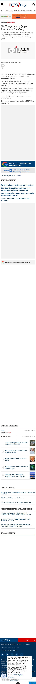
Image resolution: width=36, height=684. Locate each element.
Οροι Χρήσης (26, 644)
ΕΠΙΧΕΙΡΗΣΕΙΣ (11, 22)
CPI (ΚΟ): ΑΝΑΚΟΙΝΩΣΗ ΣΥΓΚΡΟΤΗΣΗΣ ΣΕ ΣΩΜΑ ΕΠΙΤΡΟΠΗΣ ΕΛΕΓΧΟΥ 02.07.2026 (16, 525)
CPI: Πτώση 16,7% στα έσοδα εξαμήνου (12, 498)
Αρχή (27, 640)
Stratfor (9, 650)
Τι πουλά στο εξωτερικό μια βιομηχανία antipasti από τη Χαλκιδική (16, 443)
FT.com (3, 650)
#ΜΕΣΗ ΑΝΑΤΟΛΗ (6, 11)
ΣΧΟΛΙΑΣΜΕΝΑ (28, 437)
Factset (15, 650)
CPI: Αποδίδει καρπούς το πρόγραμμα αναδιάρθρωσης (17, 502)
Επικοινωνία (11, 644)
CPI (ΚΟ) (3, 430)
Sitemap (19, 644)
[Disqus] (18, 560)
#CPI (19, 175)
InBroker (3, 663)
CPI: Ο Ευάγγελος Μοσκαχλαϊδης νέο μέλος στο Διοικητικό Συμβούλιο (18, 492)
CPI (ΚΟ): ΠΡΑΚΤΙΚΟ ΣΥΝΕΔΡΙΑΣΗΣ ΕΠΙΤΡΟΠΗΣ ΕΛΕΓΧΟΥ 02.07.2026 (15, 519)
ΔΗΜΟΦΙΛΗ (6, 437)
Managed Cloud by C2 (14, 680)
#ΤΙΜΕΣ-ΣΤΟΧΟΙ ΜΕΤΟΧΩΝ (23, 11)
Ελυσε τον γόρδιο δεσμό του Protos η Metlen (15, 459)
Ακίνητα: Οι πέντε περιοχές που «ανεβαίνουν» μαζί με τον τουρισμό (15, 475)
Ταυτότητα (4, 644)
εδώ (18, 17)
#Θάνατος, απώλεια (8, 175)
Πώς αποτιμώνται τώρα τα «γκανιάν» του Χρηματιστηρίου (16, 467)
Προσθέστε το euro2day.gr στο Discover (17, 262)
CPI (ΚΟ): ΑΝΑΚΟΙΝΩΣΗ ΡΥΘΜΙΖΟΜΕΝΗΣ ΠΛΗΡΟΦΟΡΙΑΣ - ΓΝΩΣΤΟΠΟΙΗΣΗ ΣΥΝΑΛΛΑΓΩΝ (16, 514)
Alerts (9, 432)
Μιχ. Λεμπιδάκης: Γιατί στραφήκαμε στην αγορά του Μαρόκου (16, 451)
